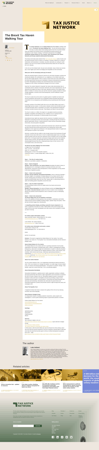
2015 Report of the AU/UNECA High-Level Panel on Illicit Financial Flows (42, 334)
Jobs (71, 415)
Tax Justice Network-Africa (38, 253)
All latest (53, 413)
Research (66, 2)
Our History (54, 415)
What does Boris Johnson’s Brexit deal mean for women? (38, 321)
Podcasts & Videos (75, 2)
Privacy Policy (81, 413)
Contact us (72, 411)
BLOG (5, 6)
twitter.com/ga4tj (29, 305)
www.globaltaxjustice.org (31, 302)
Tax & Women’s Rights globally (32, 324)
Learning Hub (58, 2)
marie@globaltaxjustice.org (31, 218)
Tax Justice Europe (52, 255)
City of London (9, 58)
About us (88, 2)
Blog (7, 57)
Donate (95, 2)
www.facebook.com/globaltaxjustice (33, 303)
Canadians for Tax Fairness (38, 256)
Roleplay (39, 434)
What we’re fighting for (49, 2)
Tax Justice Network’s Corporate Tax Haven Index (37, 326)
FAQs (62, 415)
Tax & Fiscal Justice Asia (41, 255)
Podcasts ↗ (63, 411)
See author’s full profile (37, 359)
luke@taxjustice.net (29, 223)
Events (83, 2)
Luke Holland (11, 47)
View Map (27, 154)
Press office (72, 413)
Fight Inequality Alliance (51, 58)
